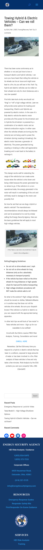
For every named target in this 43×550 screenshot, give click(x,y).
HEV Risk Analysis (21, 540)
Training (21, 544)
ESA (7, 30)
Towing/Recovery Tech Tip (26, 30)
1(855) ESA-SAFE (21, 455)
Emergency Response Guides (21, 500)
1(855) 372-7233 (21, 459)
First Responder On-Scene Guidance (21, 507)
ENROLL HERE (21, 341)
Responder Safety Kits (21, 503)
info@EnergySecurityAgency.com (21, 486)
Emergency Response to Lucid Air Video (19, 406)
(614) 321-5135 (21, 480)
